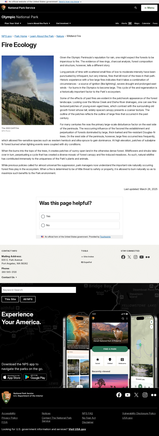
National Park (20, 17)
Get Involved (62, 23)
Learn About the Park (37, 23)
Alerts (126, 23)
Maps (136, 23)
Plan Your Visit (12, 23)
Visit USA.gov (77, 429)
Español (87, 262)
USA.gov (127, 417)
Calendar (146, 23)
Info (117, 23)
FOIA (5, 422)
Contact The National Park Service (57, 419)
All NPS (27, 299)
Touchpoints (105, 236)
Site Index (88, 256)
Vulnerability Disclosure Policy (139, 413)
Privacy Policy (10, 417)
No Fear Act (89, 417)
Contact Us (8, 277)
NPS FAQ (87, 413)
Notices (46, 413)
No (48, 225)
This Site (10, 299)
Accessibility (9, 413)
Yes (48, 216)
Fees (155, 23)
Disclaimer (87, 422)
